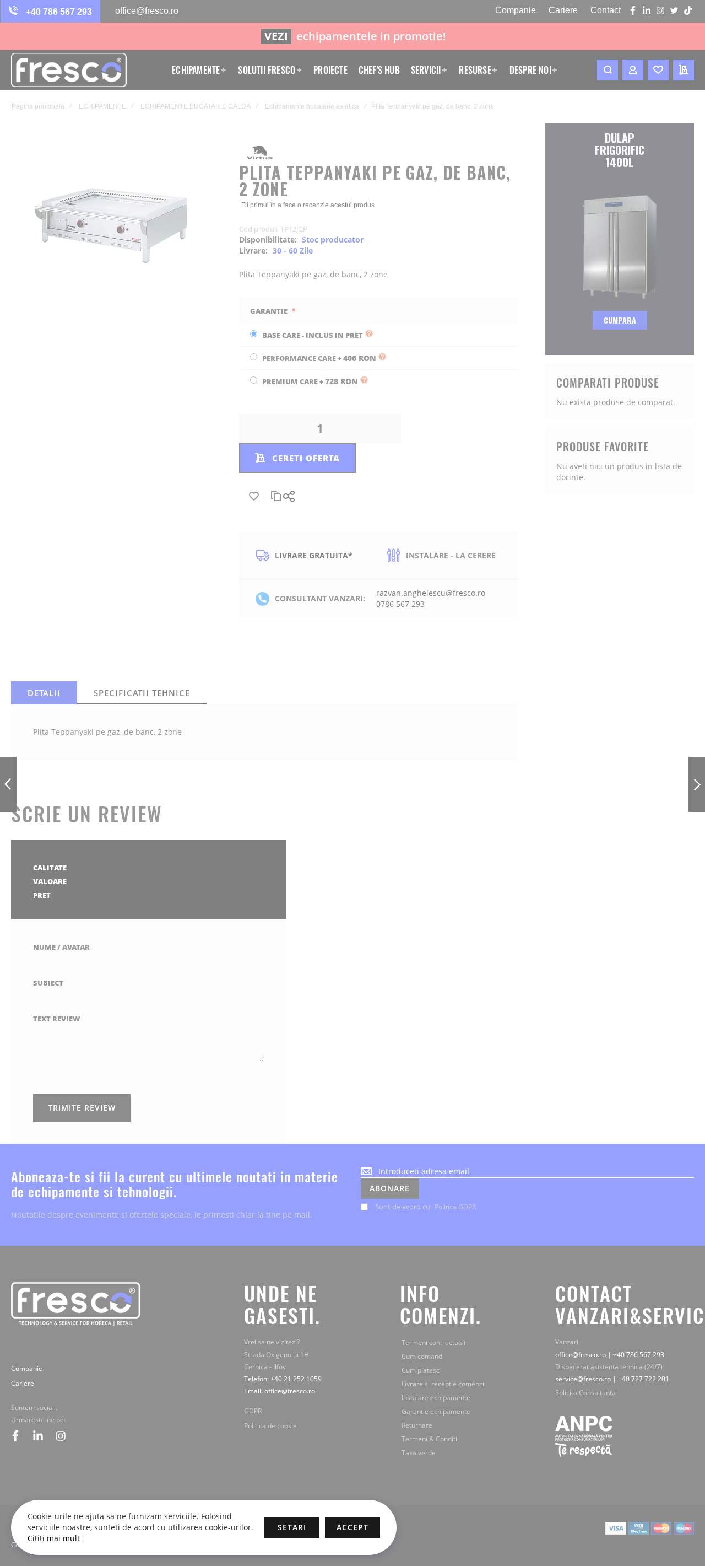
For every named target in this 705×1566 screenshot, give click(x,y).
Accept (352, 1527)
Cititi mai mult (54, 1538)
